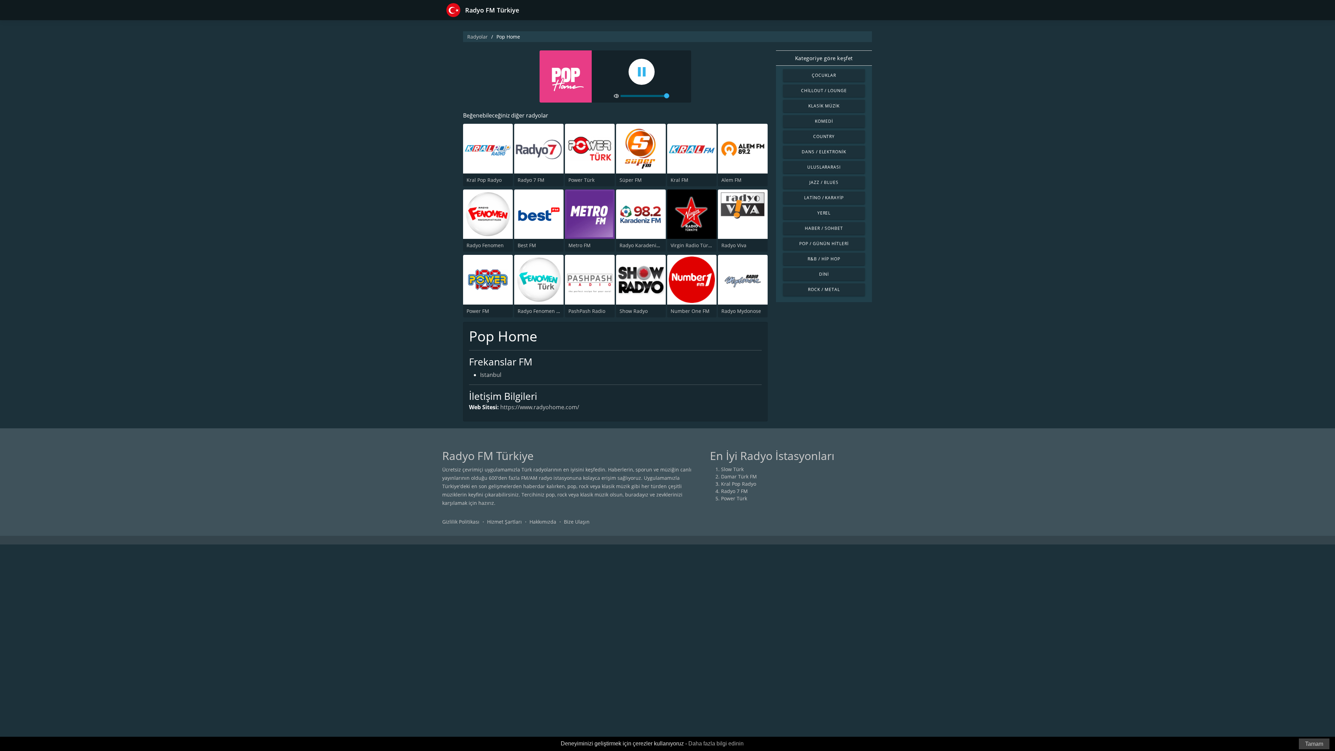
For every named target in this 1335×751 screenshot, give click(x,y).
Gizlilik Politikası (460, 521)
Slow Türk (732, 469)
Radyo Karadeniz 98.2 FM (649, 245)
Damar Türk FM (739, 476)
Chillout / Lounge (824, 91)
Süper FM (631, 180)
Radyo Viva (733, 245)
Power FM (478, 311)
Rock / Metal (824, 289)
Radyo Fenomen (485, 245)
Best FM (527, 245)
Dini (824, 274)
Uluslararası (824, 167)
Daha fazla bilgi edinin (716, 743)
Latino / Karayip (824, 198)
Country (824, 136)
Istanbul (490, 375)
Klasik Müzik (824, 106)
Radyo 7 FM (531, 180)
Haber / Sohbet (824, 228)
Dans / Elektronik (824, 152)
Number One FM (690, 311)
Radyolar (477, 36)
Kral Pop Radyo (484, 180)
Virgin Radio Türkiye (694, 245)
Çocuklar (824, 75)
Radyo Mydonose (741, 311)
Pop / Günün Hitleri (823, 244)
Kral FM (679, 180)
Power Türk (581, 180)
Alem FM (731, 180)
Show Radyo (634, 311)
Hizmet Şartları (504, 521)
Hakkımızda (542, 521)
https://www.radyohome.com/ (539, 407)
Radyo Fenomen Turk (542, 311)
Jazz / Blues (824, 182)
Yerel (824, 213)
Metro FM (579, 245)
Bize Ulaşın (577, 521)
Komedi (824, 121)
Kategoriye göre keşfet (824, 58)
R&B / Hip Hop (824, 259)
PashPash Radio (586, 311)
